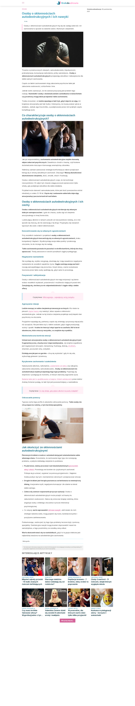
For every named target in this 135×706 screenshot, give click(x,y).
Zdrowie (24, 9)
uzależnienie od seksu (58, 366)
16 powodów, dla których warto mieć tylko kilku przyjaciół (77, 612)
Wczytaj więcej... (67, 620)
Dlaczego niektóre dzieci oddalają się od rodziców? (54, 581)
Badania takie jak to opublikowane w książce (47, 379)
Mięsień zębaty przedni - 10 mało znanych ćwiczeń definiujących (32, 581)
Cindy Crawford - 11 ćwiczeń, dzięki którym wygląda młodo (101, 581)
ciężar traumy (33, 311)
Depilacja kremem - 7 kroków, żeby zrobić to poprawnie (78, 581)
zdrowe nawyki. (54, 510)
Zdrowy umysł (73, 608)
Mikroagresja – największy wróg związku (58, 297)
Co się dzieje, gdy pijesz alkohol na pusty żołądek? (58, 391)
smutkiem (71, 346)
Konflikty (48, 577)
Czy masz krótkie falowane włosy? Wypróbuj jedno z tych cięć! (32, 612)
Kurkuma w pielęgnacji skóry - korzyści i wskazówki (101, 612)
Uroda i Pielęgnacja (74, 577)
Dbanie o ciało (95, 608)
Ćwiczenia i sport (28, 577)
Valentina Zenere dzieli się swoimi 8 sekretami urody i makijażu (55, 612)
